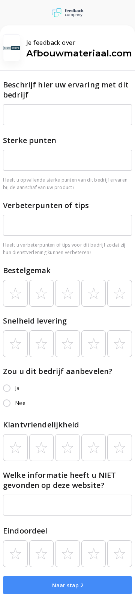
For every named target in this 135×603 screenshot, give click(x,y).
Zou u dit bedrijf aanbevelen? (57, 371)
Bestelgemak (27, 270)
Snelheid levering (35, 321)
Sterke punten (29, 140)
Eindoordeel (25, 531)
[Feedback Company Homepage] (68, 13)
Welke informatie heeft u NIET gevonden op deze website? (59, 480)
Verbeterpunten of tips (46, 205)
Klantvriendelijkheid (41, 425)
